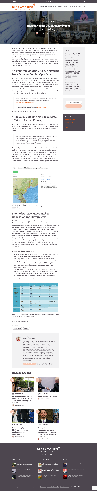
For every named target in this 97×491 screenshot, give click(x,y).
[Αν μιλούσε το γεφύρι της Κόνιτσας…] (40, 477)
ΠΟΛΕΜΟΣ (68, 75)
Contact (14, 1)
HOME (42, 7)
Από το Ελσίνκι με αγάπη (47, 396)
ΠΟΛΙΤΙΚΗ (74, 75)
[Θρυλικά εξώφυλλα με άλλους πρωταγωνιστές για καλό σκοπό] (40, 471)
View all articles (29, 363)
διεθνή (42, 61)
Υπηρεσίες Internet (64, 486)
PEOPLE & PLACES (63, 7)
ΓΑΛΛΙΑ (76, 55)
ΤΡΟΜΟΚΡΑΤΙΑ (69, 88)
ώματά (24, 55)
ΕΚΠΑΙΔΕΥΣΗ (69, 60)
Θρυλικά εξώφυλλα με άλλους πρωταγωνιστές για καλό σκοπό (50, 469)
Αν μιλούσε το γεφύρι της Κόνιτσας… (49, 475)
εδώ (26, 321)
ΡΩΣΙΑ (75, 82)
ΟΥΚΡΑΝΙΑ (76, 73)
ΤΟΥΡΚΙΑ (77, 86)
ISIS (67, 53)
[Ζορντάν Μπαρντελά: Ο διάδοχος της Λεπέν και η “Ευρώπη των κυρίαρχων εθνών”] (14, 465)
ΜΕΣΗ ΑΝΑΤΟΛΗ (70, 71)
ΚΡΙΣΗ (67, 69)
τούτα (50, 61)
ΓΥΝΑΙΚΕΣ (75, 58)
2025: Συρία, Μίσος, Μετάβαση (75, 463)
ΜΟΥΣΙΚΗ (77, 71)
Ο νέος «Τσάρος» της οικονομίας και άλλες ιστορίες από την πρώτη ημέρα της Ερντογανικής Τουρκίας (47, 432)
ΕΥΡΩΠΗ (68, 62)
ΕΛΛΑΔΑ (76, 60)
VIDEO (80, 7)
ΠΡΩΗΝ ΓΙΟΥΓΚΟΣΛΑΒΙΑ (71, 79)
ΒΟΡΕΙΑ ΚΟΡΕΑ (17, 328)
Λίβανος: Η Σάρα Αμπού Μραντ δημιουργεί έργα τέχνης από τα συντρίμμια (50, 463)
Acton (36, 87)
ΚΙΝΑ (67, 64)
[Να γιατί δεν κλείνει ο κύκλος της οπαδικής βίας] (65, 477)
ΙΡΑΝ (77, 62)
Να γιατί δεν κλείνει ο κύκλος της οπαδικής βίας (75, 475)
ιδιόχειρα (15, 55)
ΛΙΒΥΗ (72, 69)
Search (73, 106)
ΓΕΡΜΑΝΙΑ (68, 58)
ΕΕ (79, 58)
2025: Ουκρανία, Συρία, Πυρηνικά (76, 469)
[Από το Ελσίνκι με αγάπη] (14, 471)
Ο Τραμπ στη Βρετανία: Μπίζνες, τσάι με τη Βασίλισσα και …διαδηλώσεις (20, 431)
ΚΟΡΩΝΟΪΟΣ (68, 66)
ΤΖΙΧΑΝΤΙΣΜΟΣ (69, 86)
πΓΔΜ (67, 90)
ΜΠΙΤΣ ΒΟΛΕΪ (69, 73)
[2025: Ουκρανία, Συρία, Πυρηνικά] (65, 471)
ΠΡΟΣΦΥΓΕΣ (69, 77)
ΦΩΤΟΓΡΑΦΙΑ (78, 88)
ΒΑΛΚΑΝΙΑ (78, 53)
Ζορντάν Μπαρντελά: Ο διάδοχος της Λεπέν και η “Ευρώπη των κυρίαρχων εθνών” (22, 399)
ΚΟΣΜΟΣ (26, 328)
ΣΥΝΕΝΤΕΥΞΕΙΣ (69, 84)
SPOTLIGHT (73, 7)
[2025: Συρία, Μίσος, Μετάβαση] (65, 465)
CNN (22, 231)
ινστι (46, 61)
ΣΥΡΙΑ (76, 84)
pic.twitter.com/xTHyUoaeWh (25, 102)
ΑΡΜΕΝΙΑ (72, 53)
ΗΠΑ (73, 62)
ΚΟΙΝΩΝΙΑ (72, 64)
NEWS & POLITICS (50, 7)
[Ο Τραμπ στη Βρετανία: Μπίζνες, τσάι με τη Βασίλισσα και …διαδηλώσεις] (14, 477)
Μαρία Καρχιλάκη (43, 33)
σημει (20, 55)
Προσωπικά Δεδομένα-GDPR (53, 486)
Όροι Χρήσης (43, 486)
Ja (30, 87)
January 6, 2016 (42, 107)
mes (32, 87)
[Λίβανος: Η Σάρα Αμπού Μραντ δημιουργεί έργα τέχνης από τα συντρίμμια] (40, 465)
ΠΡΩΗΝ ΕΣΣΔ (69, 82)
